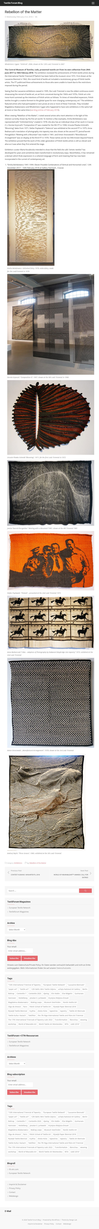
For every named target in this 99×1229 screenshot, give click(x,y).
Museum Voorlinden (52, 1002)
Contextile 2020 (35, 993)
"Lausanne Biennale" (76, 985)
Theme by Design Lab (69, 1220)
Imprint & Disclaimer (17, 1184)
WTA (66, 1024)
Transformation (61, 1020)
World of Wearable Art (27, 1024)
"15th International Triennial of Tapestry (24, 985)
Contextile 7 (21, 993)
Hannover (12, 998)
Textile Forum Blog (13, 3)
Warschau (74, 1020)
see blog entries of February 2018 (45, 110)
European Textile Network (19, 907)
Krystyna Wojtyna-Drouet (58, 998)
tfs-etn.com (13, 1169)
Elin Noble (55, 993)
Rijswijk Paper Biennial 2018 (64, 1006)
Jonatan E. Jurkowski (38, 998)
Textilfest (31, 1015)
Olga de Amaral (14, 1006)
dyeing (46, 993)
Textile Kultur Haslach (17, 1015)
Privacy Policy (15, 1188)
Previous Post (25, 872)
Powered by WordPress (51, 1220)
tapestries (54, 1011)
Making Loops (36, 1002)
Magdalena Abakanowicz (18, 1002)
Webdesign (13, 1196)
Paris (25, 1006)
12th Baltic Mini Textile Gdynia (43, 989)
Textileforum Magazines (19, 911)
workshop (12, 1024)
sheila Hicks (42, 1011)
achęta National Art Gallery (69, 989)
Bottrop (11, 993)
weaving (83, 1020)
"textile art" (24, 989)
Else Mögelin (67, 993)
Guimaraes (79, 993)
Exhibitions (18, 863)
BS (36, 17)
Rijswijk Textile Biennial (17, 1011)
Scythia (32, 1011)
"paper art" (12, 989)
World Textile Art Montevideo (50, 1024)
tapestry (63, 1011)
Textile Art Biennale (77, 1011)
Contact (12, 1192)
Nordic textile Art (70, 1002)
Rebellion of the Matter (38, 863)
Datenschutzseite (64, 968)
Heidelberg (22, 998)
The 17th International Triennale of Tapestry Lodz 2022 (30, 1020)
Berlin (84, 989)
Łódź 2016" (75, 1024)
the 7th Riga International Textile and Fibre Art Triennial (60, 1015)
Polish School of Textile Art (40, 1006)
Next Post (71, 874)
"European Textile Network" (54, 985)
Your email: (12, 946)
